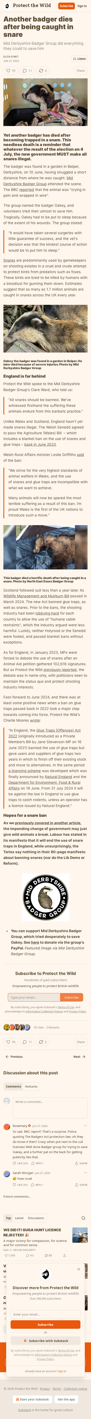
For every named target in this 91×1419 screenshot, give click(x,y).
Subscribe (66, 6)
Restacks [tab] (31, 1086)
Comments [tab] (13, 1086)
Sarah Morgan (23, 1173)
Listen (81, 59)
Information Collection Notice (53, 1355)
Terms (56, 1389)
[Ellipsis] (85, 1125)
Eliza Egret (11, 56)
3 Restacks (52, 1027)
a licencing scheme (24, 771)
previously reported (60, 670)
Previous (16, 1057)
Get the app (66, 1399)
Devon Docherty (25, 1249)
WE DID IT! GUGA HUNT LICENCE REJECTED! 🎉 (32, 1232)
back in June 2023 (40, 444)
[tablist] (21, 1086)
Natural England (58, 777)
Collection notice (75, 1389)
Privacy (45, 1389)
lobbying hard (47, 613)
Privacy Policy (45, 1359)
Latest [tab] (19, 1218)
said (80, 455)
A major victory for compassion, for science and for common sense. (35, 1242)
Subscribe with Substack (48, 1341)
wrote (35, 720)
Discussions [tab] (36, 1218)
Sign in (82, 6)
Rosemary (20, 1126)
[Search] (83, 1218)
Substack (24, 1410)
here (35, 942)
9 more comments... (17, 1196)
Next (76, 1057)
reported (26, 190)
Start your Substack (34, 1399)
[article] (45, 1242)
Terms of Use (66, 1350)
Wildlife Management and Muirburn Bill (36, 596)
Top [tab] (8, 1218)
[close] (78, 1269)
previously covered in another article (47, 823)
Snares (9, 260)
